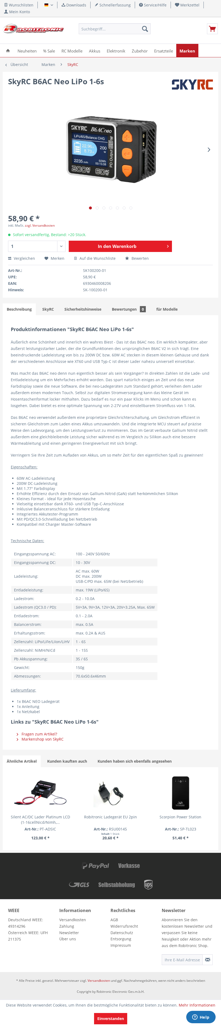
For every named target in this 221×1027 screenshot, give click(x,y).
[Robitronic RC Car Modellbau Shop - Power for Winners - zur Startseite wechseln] (33, 30)
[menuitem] (187, 5)
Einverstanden (110, 1018)
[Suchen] (145, 28)
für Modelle (167, 309)
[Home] (8, 50)
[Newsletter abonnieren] (207, 959)
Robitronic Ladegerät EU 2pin (110, 816)
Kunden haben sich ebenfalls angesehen (135, 761)
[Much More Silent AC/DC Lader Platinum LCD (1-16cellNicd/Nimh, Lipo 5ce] (40, 793)
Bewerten (139, 258)
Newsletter (69, 932)
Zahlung (66, 926)
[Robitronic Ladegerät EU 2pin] (110, 793)
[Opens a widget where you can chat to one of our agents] (201, 1017)
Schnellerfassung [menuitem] (114, 5)
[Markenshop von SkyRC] (192, 86)
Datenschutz (121, 932)
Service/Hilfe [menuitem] (155, 5)
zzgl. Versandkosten (40, 225)
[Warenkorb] (212, 28)
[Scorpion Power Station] (181, 793)
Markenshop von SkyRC (42, 739)
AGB (114, 919)
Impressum (120, 945)
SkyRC (48, 309)
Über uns (67, 938)
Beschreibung (19, 309)
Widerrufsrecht (124, 926)
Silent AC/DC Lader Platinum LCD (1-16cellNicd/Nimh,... (40, 819)
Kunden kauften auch (67, 761)
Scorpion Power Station (180, 816)
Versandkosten (72, 919)
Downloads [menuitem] (75, 5)
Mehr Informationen (197, 1005)
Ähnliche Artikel (22, 761)
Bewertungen (128, 309)
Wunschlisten (20, 5)
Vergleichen (24, 258)
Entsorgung (120, 938)
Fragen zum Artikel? (38, 734)
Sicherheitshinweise (82, 309)
